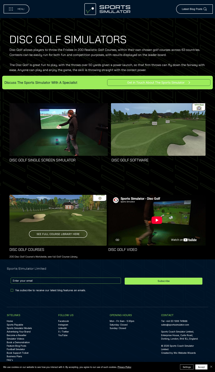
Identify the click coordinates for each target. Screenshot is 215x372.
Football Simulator (16, 349)
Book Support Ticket (17, 353)
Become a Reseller (16, 335)
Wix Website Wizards (185, 353)
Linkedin (62, 328)
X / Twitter (63, 331)
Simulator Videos (15, 338)
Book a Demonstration (18, 342)
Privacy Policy (124, 367)
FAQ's (10, 360)
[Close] (211, 366)
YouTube (63, 335)
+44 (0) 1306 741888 (176, 321)
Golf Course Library (67, 256)
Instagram (63, 324)
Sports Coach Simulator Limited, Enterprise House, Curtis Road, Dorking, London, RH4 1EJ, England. (180, 335)
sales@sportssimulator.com (175, 324)
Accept (201, 367)
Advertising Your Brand (19, 331)
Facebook (63, 321)
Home (10, 321)
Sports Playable (15, 324)
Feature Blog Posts (16, 345)
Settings (187, 367)
